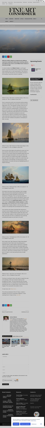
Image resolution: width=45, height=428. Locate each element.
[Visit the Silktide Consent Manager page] (41, 424)
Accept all (16, 424)
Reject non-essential (25, 424)
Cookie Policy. (33, 420)
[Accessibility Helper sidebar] (43, 1)
